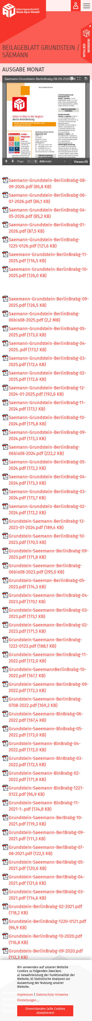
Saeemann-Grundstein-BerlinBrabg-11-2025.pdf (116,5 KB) (48, 257)
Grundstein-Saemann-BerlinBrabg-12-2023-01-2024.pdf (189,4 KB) (47, 524)
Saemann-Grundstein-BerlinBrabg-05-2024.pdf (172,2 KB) (47, 465)
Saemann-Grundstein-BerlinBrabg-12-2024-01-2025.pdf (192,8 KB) (47, 391)
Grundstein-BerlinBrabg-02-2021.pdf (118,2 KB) (45, 909)
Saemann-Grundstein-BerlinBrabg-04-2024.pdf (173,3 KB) (47, 480)
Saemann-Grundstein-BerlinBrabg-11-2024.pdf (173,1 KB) (47, 406)
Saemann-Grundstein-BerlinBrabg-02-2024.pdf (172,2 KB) (47, 509)
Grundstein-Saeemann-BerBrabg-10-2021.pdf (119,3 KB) (46, 821)
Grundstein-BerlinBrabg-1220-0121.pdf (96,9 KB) (47, 924)
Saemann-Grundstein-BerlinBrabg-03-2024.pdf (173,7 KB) (47, 495)
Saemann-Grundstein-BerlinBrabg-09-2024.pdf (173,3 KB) (47, 435)
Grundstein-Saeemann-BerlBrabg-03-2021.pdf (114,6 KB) (46, 895)
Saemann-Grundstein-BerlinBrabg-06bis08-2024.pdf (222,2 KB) (44, 450)
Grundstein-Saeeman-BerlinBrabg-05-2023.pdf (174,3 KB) (47, 583)
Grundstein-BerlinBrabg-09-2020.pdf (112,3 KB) (46, 954)
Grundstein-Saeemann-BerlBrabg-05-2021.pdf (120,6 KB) (46, 865)
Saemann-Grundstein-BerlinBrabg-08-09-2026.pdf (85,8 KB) (47, 183)
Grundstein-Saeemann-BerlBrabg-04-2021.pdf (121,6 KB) (47, 880)
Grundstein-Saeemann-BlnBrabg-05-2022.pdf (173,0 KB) (46, 732)
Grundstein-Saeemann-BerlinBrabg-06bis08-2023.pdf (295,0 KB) (45, 569)
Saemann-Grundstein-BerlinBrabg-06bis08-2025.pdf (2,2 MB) (44, 317)
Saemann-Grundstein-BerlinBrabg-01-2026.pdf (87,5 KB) (47, 228)
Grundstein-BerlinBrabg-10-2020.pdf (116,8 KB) (45, 939)
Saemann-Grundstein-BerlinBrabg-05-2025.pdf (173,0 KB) (47, 331)
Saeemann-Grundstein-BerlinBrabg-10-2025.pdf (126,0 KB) (48, 272)
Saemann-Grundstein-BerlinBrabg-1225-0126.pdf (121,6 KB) (44, 243)
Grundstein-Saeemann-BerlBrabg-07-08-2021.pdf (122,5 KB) (46, 850)
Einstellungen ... (28, 1000)
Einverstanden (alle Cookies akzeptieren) (45, 1011)
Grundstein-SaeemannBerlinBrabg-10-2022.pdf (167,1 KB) (47, 672)
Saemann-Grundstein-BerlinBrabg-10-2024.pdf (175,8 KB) (47, 420)
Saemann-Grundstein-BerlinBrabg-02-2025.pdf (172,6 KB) (47, 376)
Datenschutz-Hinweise (52, 995)
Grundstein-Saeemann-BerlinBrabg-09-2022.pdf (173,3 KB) (49, 687)
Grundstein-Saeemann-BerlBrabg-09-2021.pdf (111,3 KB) (47, 835)
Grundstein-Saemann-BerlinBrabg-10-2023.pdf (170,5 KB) (47, 539)
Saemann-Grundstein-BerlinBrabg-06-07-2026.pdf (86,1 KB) (47, 198)
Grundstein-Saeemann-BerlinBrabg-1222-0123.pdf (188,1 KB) (45, 643)
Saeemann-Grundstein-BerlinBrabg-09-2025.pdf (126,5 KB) (49, 302)
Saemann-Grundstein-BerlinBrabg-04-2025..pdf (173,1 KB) (47, 346)
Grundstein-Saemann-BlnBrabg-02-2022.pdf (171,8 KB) (44, 776)
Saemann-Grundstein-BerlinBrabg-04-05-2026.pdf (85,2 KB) (47, 213)
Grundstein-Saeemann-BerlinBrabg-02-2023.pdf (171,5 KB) (48, 628)
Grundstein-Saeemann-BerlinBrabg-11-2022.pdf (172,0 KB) (48, 658)
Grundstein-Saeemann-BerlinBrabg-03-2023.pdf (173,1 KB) (48, 613)
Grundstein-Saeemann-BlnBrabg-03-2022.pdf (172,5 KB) (46, 761)
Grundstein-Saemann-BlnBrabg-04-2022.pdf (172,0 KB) (45, 746)
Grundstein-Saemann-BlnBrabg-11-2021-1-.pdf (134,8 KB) (44, 806)
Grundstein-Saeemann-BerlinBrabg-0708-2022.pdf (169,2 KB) (45, 702)
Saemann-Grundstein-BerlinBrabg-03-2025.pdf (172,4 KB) (47, 361)
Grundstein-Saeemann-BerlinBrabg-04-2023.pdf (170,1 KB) (49, 598)
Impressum (25, 995)
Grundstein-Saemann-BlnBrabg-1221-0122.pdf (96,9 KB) (46, 791)
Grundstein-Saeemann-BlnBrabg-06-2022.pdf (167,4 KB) (46, 717)
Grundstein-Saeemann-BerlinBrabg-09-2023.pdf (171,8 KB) (49, 554)
